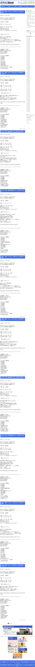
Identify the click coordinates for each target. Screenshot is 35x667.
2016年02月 (28, 99)
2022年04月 (28, 44)
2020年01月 (28, 70)
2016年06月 (28, 95)
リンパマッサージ (32, 6)
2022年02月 (28, 46)
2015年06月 (28, 108)
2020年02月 (28, 69)
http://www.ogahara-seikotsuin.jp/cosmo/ (10, 44)
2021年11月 (28, 49)
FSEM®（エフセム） (29, 118)
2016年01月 (28, 100)
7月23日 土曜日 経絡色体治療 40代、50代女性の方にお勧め (12, 377)
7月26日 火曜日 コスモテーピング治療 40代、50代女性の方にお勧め (31, 26)
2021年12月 (28, 48)
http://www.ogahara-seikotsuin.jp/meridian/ (10, 164)
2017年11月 (28, 87)
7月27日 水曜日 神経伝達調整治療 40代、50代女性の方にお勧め (31, 23)
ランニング (28, 121)
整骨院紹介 (4, 661)
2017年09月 (28, 88)
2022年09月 (28, 38)
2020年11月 (28, 61)
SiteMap (18, 663)
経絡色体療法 (3, 662)
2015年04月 (28, 110)
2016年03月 (28, 98)
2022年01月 (28, 47)
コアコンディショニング (9, 662)
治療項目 (14, 661)
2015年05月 (28, 109)
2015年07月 (28, 107)
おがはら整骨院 (29, 119)
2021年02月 (28, 59)
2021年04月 (28, 57)
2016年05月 (28, 96)
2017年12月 (28, 86)
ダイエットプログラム (16, 662)
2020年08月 (28, 64)
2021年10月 (28, 50)
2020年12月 (28, 60)
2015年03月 (28, 111)
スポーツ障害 (22, 662)
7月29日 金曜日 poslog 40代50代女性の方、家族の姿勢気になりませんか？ (31, 16)
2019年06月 (28, 71)
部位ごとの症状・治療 (19, 661)
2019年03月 (28, 73)
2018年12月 (28, 75)
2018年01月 (28, 85)
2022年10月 (28, 37)
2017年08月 (28, 89)
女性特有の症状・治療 (26, 661)
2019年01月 (28, 74)
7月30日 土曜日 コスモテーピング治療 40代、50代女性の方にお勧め (31, 13)
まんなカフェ (30, 662)
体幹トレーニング (29, 120)
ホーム (1, 661)
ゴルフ (28, 122)
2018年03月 (28, 83)
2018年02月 (28, 84)
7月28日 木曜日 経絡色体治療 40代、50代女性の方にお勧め (12, 131)
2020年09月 (28, 63)
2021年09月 (28, 51)
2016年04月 (28, 97)
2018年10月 (28, 76)
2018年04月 (28, 82)
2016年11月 (28, 94)
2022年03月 (28, 45)
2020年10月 (28, 62)
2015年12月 (28, 101)
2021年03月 (28, 58)
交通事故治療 (20, 6)
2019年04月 (28, 72)
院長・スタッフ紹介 (9, 661)
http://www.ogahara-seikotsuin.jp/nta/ (9, 224)
